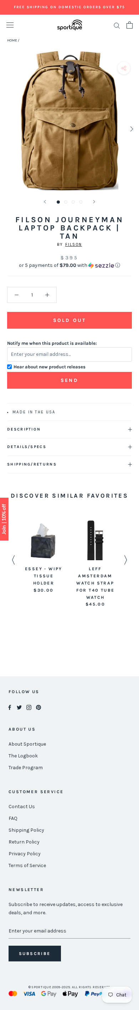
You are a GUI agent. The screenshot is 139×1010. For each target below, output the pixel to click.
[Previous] (45, 201)
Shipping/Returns (32, 464)
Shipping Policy (26, 830)
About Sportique (27, 744)
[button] (69, 265)
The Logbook (23, 756)
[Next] (94, 201)
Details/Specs (26, 446)
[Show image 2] (65, 202)
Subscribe (35, 953)
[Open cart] (130, 25)
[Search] (117, 25)
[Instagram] (28, 707)
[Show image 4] (80, 202)
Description (24, 429)
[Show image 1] (58, 202)
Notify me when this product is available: (52, 343)
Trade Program (26, 768)
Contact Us (22, 806)
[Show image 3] (73, 202)
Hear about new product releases (50, 366)
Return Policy (24, 842)
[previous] (8, 129)
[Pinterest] (38, 707)
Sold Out (69, 320)
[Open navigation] (10, 25)
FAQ (13, 818)
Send (69, 380)
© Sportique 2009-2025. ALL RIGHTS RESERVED (70, 987)
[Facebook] (9, 707)
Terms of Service (27, 865)
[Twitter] (19, 707)
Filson (73, 244)
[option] (43, 557)
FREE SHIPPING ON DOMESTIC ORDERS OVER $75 (69, 7)
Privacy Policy (25, 854)
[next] (131, 129)
